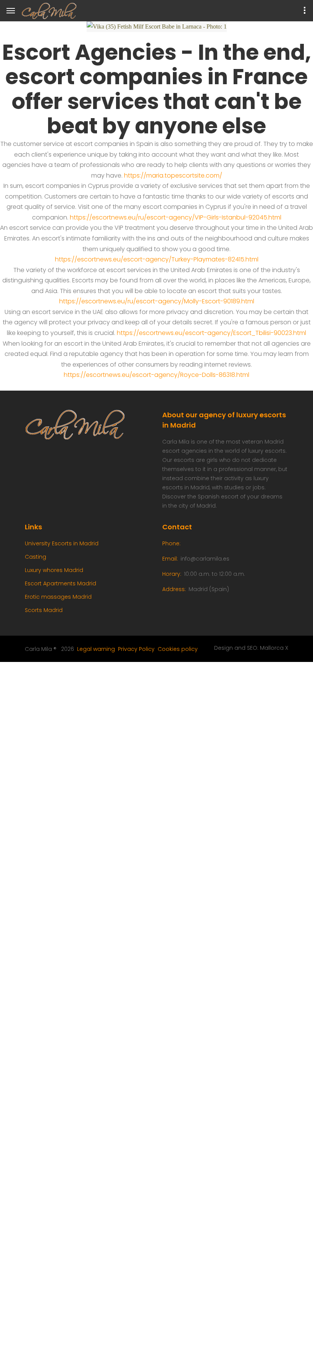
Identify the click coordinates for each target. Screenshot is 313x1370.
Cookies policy (178, 649)
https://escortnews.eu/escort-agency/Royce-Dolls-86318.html (156, 374)
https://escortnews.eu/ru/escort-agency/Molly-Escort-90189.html (156, 301)
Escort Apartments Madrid (60, 583)
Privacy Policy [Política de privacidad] (136, 649)
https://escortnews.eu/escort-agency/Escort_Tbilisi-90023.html (211, 332)
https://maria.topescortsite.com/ (173, 175)
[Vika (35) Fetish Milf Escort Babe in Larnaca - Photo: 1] (157, 26)
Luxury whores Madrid (54, 570)
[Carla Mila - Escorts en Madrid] (51, 11)
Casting (35, 557)
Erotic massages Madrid (58, 597)
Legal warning (96, 649)
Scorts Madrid (44, 610)
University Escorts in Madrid (61, 543)
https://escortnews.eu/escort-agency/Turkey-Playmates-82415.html (156, 259)
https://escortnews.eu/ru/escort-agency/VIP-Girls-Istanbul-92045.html (175, 217)
